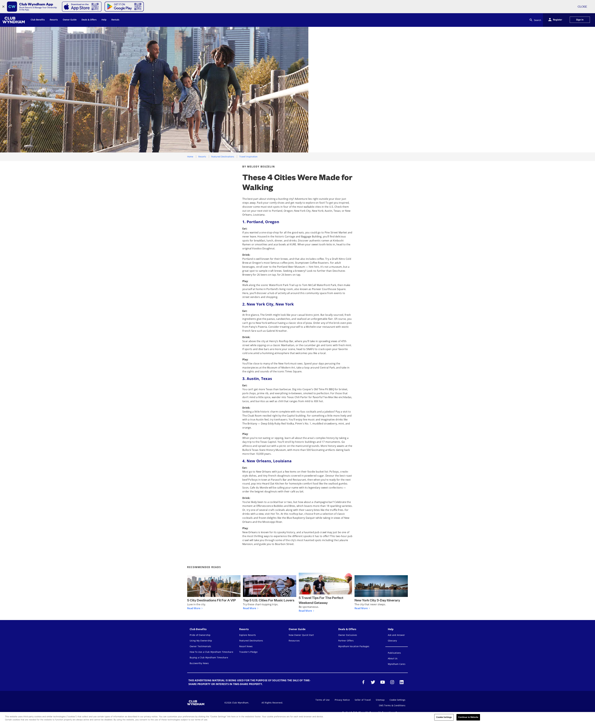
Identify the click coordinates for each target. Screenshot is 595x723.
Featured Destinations (222, 156)
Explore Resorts (247, 635)
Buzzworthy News (199, 663)
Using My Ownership (201, 640)
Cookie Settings (444, 717)
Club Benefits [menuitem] (38, 19)
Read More (193, 608)
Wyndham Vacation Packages (353, 646)
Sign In (580, 19)
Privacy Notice (342, 699)
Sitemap (380, 699)
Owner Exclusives (347, 635)
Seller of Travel (363, 699)
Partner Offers (346, 640)
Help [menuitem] (103, 19)
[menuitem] (14, 20)
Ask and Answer (396, 635)
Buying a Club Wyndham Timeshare (209, 657)
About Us (393, 658)
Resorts (202, 156)
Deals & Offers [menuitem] (89, 19)
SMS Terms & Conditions (392, 705)
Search (537, 20)
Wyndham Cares (396, 664)
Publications (394, 652)
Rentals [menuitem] (115, 19)
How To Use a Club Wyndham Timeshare (211, 651)
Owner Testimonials (200, 646)
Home (190, 156)
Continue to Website (468, 717)
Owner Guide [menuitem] (70, 19)
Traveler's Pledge (248, 651)
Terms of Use (322, 699)
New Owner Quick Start (301, 635)
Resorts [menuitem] (54, 19)
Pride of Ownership (200, 635)
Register (557, 19)
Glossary (392, 640)
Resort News (246, 646)
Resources (294, 640)
